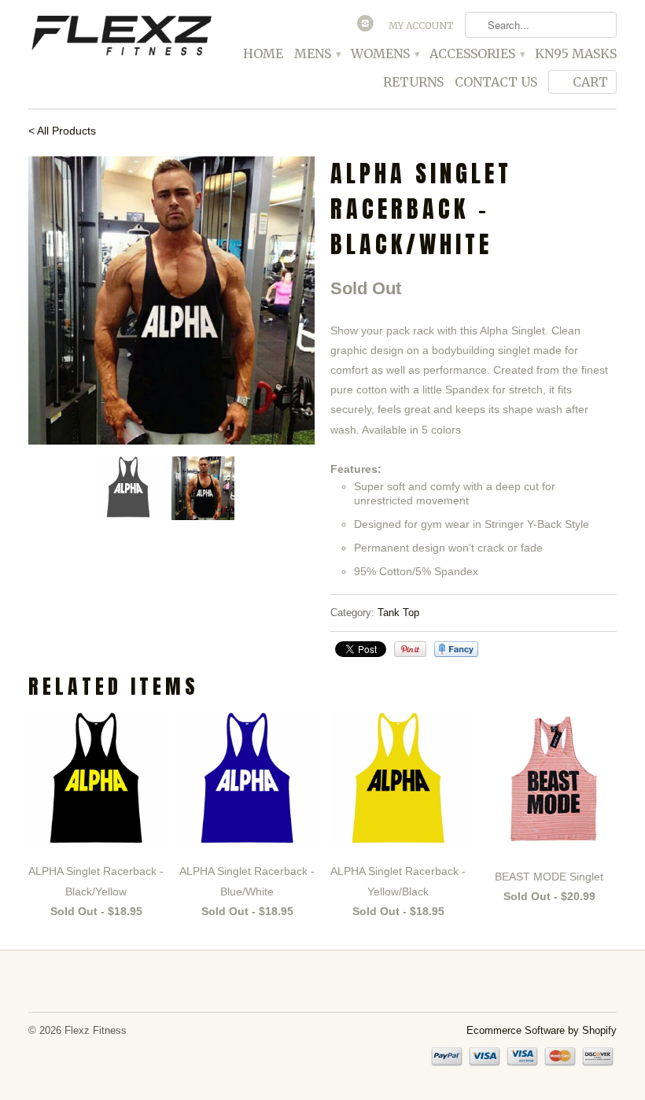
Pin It (410, 649)
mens (317, 53)
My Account (421, 25)
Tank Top (398, 612)
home (263, 53)
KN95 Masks (576, 53)
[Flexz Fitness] (121, 37)
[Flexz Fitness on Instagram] (367, 26)
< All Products (62, 130)
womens (384, 53)
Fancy (456, 649)
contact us (496, 82)
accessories (476, 53)
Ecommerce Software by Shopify (541, 1030)
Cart (590, 82)
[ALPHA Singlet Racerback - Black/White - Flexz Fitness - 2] (171, 300)
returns (413, 82)
